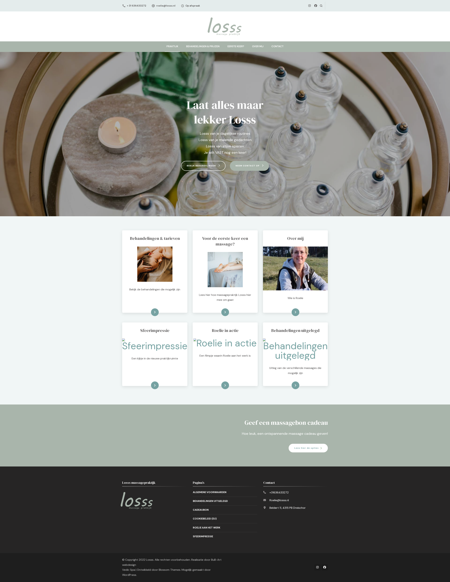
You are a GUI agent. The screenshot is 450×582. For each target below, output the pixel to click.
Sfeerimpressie (203, 536)
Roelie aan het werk (206, 527)
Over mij (257, 46)
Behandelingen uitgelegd (210, 501)
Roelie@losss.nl (279, 500)
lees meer (149, 312)
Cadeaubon (201, 509)
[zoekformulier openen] (321, 6)
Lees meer (149, 385)
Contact (277, 46)
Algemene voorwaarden (209, 492)
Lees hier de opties (306, 448)
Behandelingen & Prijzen (203, 46)
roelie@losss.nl (165, 5)
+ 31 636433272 (136, 5)
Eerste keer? (235, 46)
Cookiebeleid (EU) (205, 518)
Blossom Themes (169, 570)
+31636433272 (279, 492)
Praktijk (172, 46)
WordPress (129, 575)
